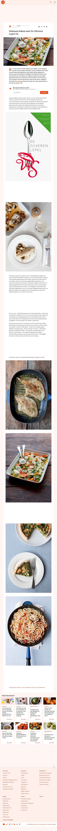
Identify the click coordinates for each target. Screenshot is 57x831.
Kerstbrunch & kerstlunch (27, 803)
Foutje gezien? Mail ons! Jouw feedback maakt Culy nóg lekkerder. (27, 687)
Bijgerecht (23, 786)
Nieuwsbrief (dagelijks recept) (10, 780)
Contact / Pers (6, 773)
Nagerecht (23, 789)
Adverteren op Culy (7, 786)
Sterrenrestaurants (44, 782)
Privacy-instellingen (8, 820)
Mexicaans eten (6, 798)
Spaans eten (6, 810)
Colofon (5, 777)
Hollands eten (6, 817)
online (37, 357)
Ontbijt (22, 775)
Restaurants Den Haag (44, 780)
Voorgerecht (24, 782)
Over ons (5, 775)
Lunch (22, 777)
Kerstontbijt (24, 805)
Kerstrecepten (24, 773)
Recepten (23, 771)
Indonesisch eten (7, 808)
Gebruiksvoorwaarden (8, 789)
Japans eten (6, 812)
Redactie (13, 25)
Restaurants (42, 771)
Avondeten (23, 780)
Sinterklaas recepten (26, 798)
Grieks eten (5, 801)
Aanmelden (44, 92)
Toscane (19, 81)
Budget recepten (25, 791)
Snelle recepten (25, 793)
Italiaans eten (6, 805)
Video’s (41, 796)
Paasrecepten (24, 808)
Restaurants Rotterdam (45, 777)
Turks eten (5, 803)
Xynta (54, 824)
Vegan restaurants (43, 784)
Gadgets (19, 25)
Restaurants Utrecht (44, 775)
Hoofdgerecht (24, 784)
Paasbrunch (24, 810)
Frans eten (5, 814)
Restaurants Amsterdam (45, 773)
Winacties (5, 784)
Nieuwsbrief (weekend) (8, 782)
